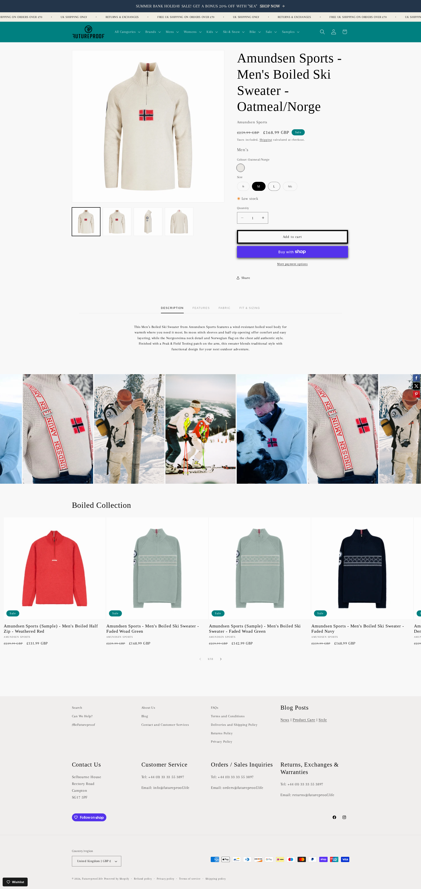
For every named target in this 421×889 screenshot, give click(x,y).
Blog (144, 716)
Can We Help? (82, 716)
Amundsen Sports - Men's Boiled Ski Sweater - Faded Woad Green (152, 629)
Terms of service (189, 878)
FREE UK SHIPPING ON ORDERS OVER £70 (170, 17)
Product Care (304, 719)
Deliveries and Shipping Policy (234, 725)
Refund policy (143, 878)
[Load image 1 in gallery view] (86, 221)
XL (292, 187)
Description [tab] (172, 308)
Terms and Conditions (228, 716)
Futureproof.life (92, 878)
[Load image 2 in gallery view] (117, 221)
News (284, 719)
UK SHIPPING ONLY (58, 17)
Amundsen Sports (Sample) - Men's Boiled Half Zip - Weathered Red (51, 629)
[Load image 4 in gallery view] (179, 221)
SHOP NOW (270, 6)
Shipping (266, 139)
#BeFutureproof (83, 725)
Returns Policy (222, 733)
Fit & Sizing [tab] (249, 308)
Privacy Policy (221, 742)
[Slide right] (221, 659)
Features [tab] (201, 308)
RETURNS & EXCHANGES (106, 17)
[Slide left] (200, 659)
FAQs (214, 708)
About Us (148, 708)
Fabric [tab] (225, 308)
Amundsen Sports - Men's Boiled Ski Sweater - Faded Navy (357, 629)
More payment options (292, 263)
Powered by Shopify (116, 878)
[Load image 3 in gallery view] (148, 221)
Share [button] (245, 278)
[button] (127, 32)
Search (77, 708)
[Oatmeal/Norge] (240, 167)
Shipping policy (215, 878)
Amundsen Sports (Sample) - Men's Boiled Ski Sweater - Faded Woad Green (255, 629)
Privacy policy (165, 878)
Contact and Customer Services (165, 725)
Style (323, 719)
